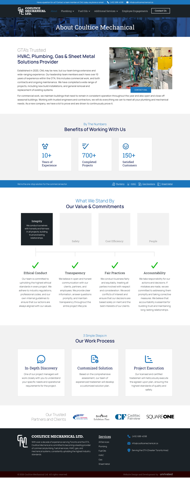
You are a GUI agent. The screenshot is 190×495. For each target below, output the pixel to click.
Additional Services (104, 11)
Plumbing (66, 11)
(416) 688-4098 (116, 2)
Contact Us (160, 10)
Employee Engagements (135, 11)
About (54, 11)
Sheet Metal (104, 464)
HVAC (101, 455)
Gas (100, 459)
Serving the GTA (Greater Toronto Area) (150, 450)
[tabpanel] (95, 279)
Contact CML (141, 90)
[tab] (36, 229)
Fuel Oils (83, 11)
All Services (104, 442)
